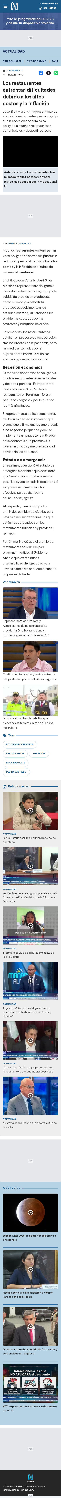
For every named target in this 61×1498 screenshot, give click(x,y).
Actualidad (15, 71)
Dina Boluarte (12, 61)
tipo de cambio (36, 61)
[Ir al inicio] (14, 6)
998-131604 (49, 8)
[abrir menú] (5, 6)
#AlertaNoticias (48, 4)
